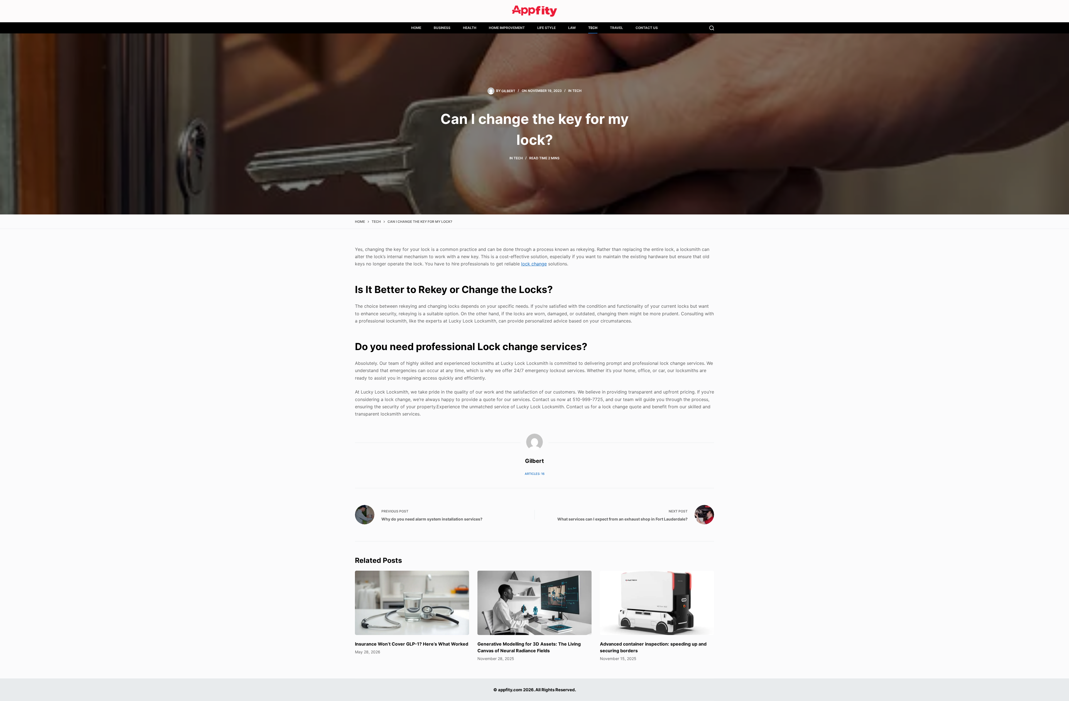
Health (469, 28)
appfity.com (510, 689)
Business (442, 28)
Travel (616, 28)
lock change (534, 264)
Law (572, 28)
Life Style (546, 28)
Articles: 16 (535, 474)
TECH (592, 28)
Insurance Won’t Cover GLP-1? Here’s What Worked (411, 644)
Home (416, 28)
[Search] (711, 28)
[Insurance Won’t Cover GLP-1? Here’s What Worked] (412, 603)
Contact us (647, 28)
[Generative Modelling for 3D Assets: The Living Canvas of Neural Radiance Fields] (534, 603)
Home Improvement (507, 28)
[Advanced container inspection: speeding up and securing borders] (657, 603)
